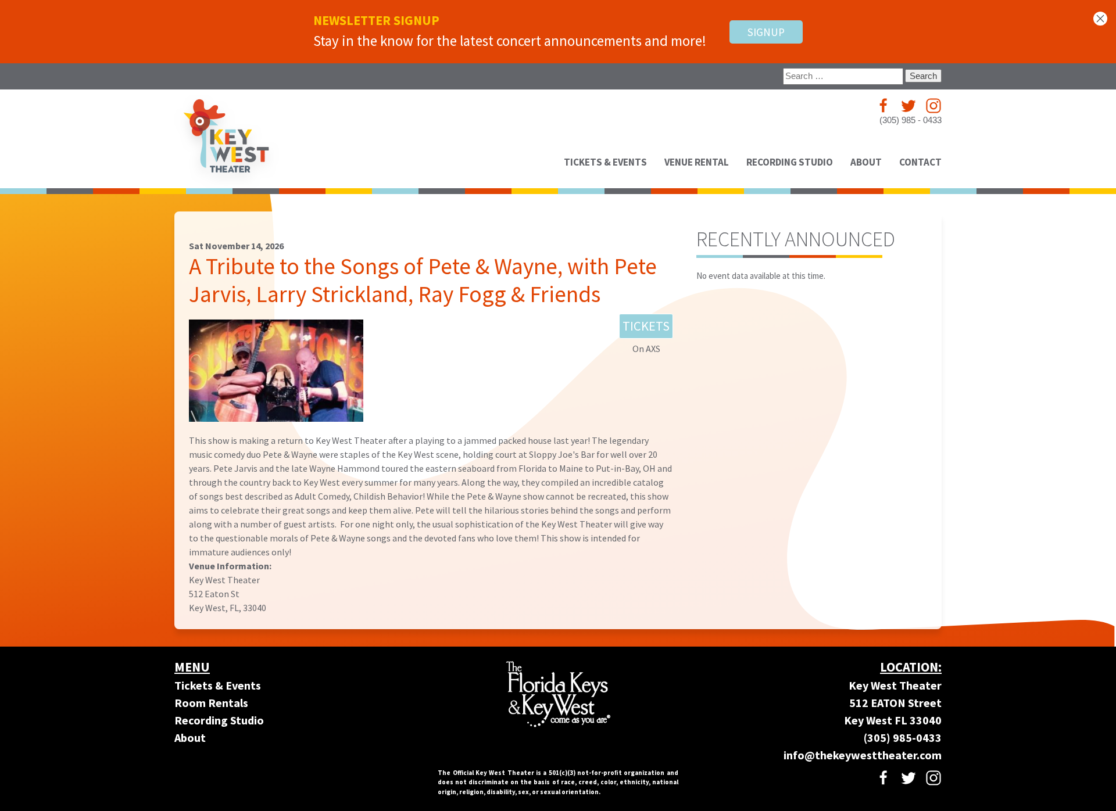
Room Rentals (211, 702)
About (190, 737)
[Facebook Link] (883, 106)
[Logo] (226, 138)
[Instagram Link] (933, 106)
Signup (766, 32)
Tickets (646, 326)
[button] (1100, 19)
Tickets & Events (605, 162)
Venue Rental (696, 162)
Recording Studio (789, 162)
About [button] (866, 162)
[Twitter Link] (908, 106)
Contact (920, 162)
